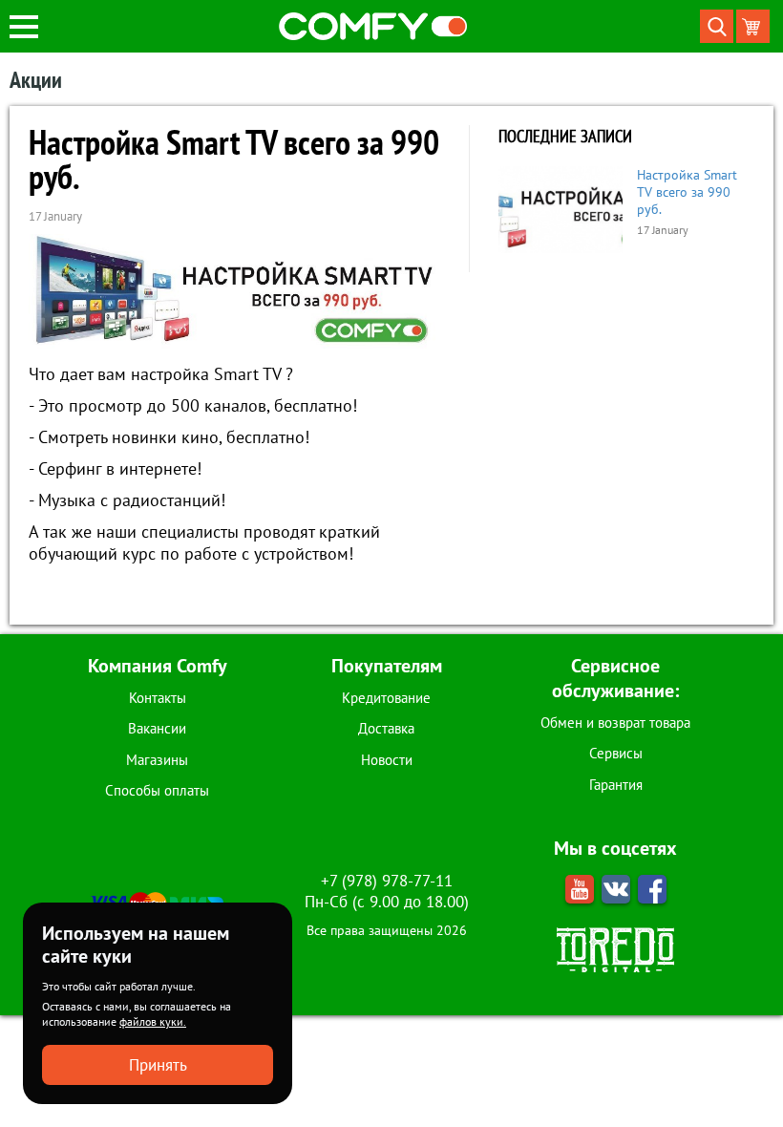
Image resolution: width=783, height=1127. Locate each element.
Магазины (157, 760)
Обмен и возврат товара (615, 722)
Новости (387, 760)
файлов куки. (152, 1021)
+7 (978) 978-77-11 (387, 880)
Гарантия (616, 785)
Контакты (157, 698)
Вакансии (157, 728)
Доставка (386, 728)
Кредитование (386, 698)
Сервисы (616, 753)
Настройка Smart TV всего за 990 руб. (687, 192)
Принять (158, 1064)
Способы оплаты (157, 790)
